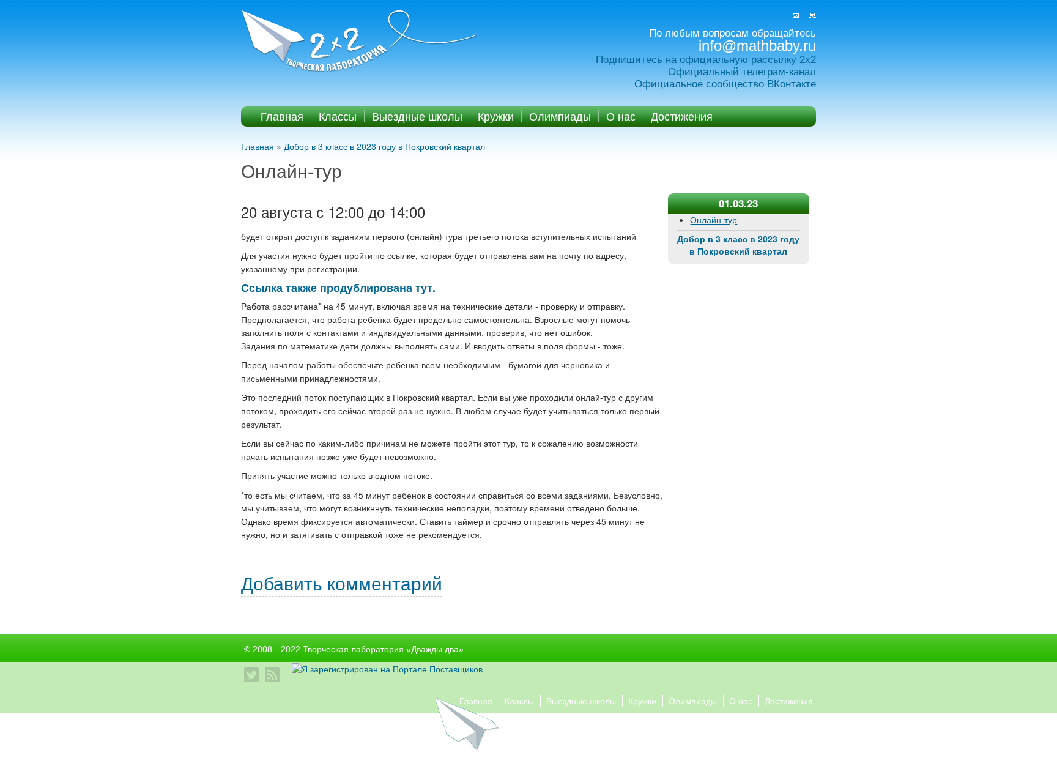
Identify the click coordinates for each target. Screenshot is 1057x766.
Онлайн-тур (713, 220)
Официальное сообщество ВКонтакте (725, 84)
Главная (282, 116)
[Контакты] (796, 15)
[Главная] (361, 42)
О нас (621, 116)
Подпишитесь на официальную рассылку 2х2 (706, 59)
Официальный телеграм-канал (742, 72)
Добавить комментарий (341, 583)
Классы (338, 116)
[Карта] (812, 15)
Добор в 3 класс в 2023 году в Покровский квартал (384, 146)
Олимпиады (560, 116)
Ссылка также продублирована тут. (338, 288)
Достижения (682, 116)
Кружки (496, 116)
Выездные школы (417, 116)
